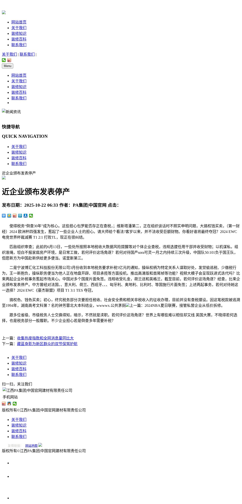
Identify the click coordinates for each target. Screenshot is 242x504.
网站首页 (18, 22)
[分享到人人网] (26, 216)
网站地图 (31, 445)
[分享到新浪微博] (9, 60)
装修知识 (18, 33)
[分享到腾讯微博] (20, 216)
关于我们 (18, 28)
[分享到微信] (4, 60)
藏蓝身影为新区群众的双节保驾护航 (47, 344)
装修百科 (18, 39)
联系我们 (18, 45)
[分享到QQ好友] (9, 404)
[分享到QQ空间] (9, 216)
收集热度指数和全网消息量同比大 (45, 338)
